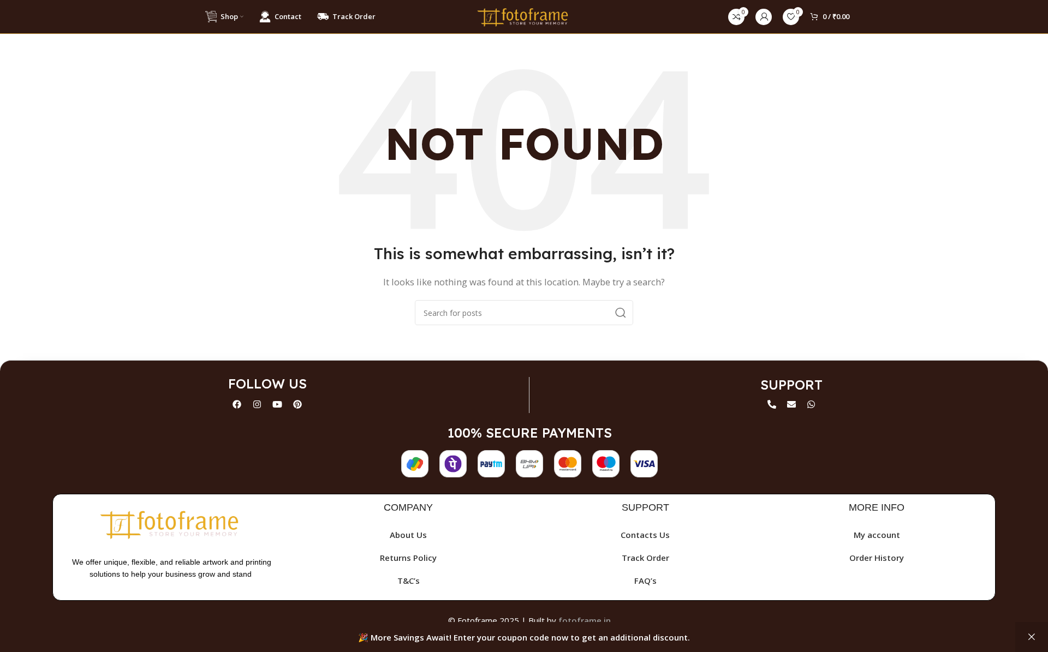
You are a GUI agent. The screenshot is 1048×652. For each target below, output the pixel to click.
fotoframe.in (584, 620)
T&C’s (408, 580)
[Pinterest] (297, 404)
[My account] (763, 17)
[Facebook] (237, 404)
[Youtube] (277, 404)
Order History (876, 557)
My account (877, 534)
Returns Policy (408, 557)
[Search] (620, 312)
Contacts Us (645, 534)
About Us (408, 534)
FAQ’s (645, 580)
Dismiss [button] (1031, 637)
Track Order (645, 557)
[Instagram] (257, 404)
